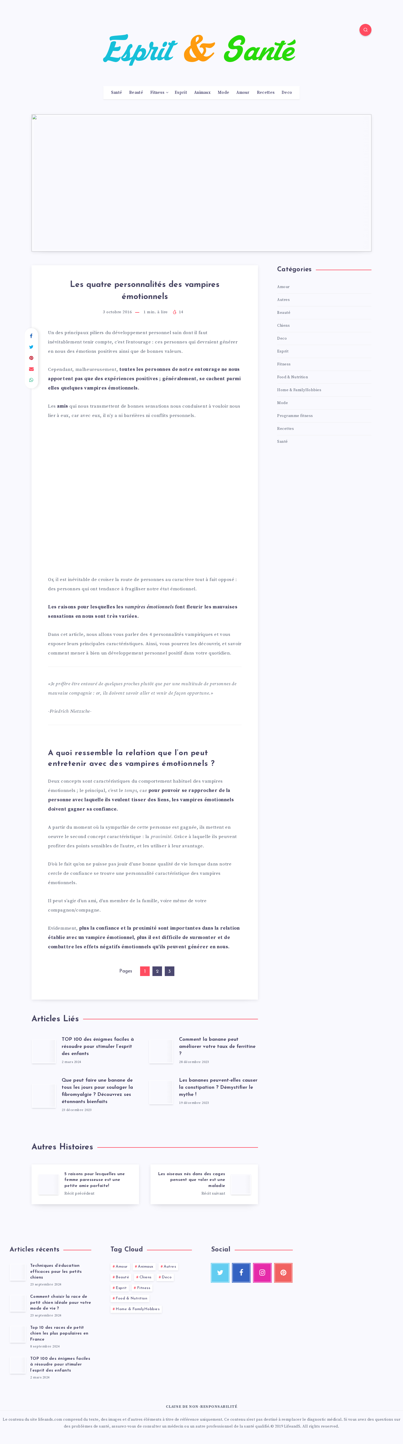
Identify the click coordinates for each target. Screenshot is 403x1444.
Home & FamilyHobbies (299, 390)
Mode (223, 92)
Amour (243, 92)
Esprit (181, 92)
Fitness (157, 92)
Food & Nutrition (292, 377)
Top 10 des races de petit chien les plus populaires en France (59, 1334)
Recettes (265, 92)
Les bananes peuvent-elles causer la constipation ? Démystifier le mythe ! (218, 1087)
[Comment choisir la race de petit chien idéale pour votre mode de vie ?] (18, 1303)
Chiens (283, 325)
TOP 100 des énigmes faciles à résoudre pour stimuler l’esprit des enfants (98, 1046)
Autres (283, 299)
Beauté (136, 92)
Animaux (202, 92)
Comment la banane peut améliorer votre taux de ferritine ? (217, 1046)
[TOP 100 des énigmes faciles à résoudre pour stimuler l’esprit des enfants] (18, 1365)
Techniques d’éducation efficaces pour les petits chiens (56, 1272)
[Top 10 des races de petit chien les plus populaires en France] (18, 1334)
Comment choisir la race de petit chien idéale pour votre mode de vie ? (60, 1303)
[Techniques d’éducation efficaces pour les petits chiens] (18, 1272)
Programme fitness (295, 415)
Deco (287, 92)
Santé (116, 92)
